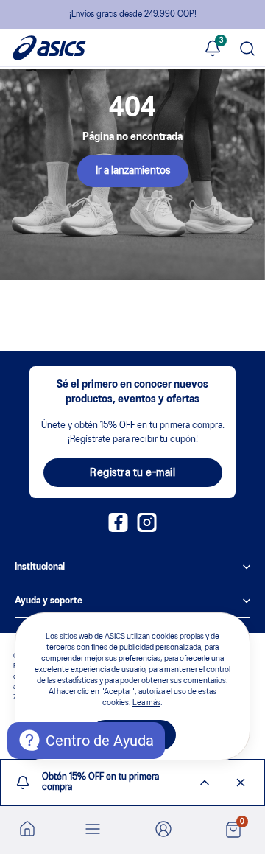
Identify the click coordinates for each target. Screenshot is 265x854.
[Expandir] (204, 782)
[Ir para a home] (27, 828)
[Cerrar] (241, 782)
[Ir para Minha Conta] (163, 830)
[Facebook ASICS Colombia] (118, 529)
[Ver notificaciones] (212, 49)
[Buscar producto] (247, 49)
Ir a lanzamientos (133, 171)
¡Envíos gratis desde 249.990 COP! (133, 14)
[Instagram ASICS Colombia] (147, 529)
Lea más (146, 703)
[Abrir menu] (93, 830)
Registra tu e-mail (132, 473)
